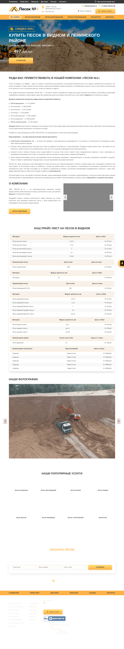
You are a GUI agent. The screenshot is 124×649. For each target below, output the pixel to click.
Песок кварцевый (16, 620)
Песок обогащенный (54, 17)
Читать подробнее (19, 211)
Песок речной (14, 610)
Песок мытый (14, 616)
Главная (32, 600)
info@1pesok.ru (91, 6)
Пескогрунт (96, 17)
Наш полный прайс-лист (106, 1)
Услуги (17, 17)
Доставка (44, 1)
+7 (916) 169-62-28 (108, 6)
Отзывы (54, 1)
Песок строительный (77, 17)
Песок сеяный (14, 613)
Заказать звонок (106, 11)
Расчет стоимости (86, 11)
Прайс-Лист (24, 1)
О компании (13, 1)
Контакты (62, 1)
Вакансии (34, 1)
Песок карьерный (32, 17)
